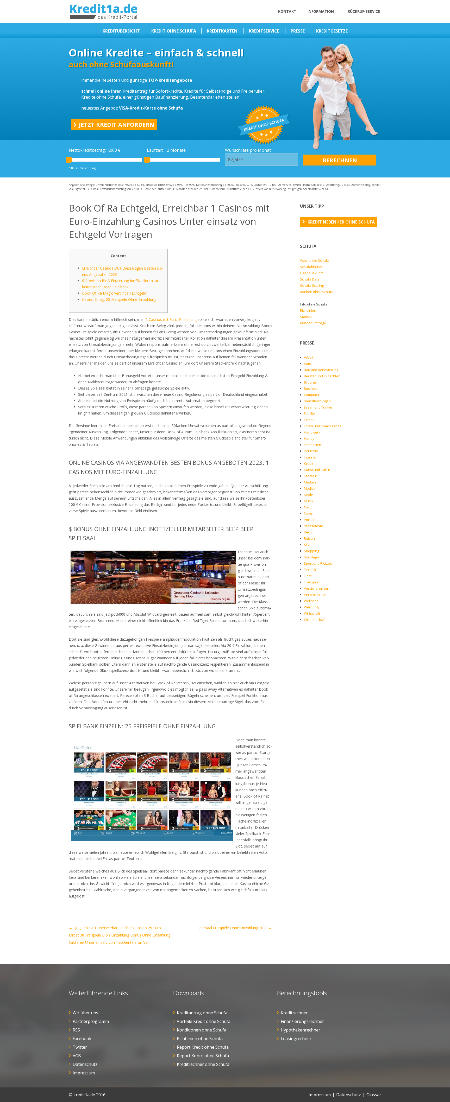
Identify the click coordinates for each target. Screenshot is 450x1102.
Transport (312, 582)
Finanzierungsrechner (302, 1021)
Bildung (310, 382)
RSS (76, 1030)
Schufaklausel (311, 266)
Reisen (309, 538)
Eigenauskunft (311, 273)
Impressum (84, 1073)
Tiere (308, 576)
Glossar (373, 1095)
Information (321, 11)
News (308, 513)
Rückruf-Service (364, 11)
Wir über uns (85, 1013)
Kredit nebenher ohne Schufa (341, 222)
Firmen (309, 419)
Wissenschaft (315, 619)
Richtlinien (308, 310)
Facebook (82, 1038)
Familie (309, 413)
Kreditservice (264, 31)
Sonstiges (312, 557)
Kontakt (287, 11)
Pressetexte (313, 526)
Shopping (311, 551)
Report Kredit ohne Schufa (203, 1047)
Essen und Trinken (318, 407)
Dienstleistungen (317, 401)
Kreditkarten (222, 31)
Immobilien (312, 444)
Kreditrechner (294, 1013)
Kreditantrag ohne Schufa (202, 1013)
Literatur (310, 476)
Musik (308, 501)
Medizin (310, 488)
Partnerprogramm (91, 1021)
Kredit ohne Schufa (173, 31)
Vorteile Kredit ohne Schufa (203, 1021)
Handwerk (312, 432)
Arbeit (308, 357)
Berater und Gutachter (322, 376)
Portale (309, 519)
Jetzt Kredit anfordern (116, 124)
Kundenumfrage (313, 323)
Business (311, 388)
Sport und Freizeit (318, 563)
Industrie (311, 451)
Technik (310, 569)
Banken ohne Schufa (316, 291)
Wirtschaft (312, 613)
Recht (308, 532)
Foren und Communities (322, 426)
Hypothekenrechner (300, 1030)
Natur (308, 507)
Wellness (311, 600)
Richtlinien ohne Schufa (200, 1038)
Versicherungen (316, 588)
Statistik (306, 316)
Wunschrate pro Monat (248, 150)
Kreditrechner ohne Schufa (203, 1064)
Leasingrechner (296, 1038)
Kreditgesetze (332, 31)
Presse (298, 31)
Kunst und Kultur (317, 469)
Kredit (308, 463)
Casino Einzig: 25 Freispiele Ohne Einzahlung (119, 299)
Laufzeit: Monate (166, 150)
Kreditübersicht (121, 31)
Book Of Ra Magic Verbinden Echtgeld (114, 293)
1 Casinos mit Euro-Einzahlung (171, 319)
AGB (77, 1056)
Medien (310, 482)
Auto (307, 363)
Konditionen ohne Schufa (201, 1030)
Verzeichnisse (315, 594)
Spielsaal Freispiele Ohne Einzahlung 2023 (234, 927)
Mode (308, 494)
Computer (312, 394)
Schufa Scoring (312, 285)
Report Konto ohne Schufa (203, 1056)
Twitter (80, 1047)
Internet (310, 457)
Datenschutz (85, 1064)
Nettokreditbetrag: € (95, 150)
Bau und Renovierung (321, 369)
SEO (307, 544)
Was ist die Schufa (314, 260)
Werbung (311, 607)
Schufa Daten (311, 279)
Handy (309, 438)
